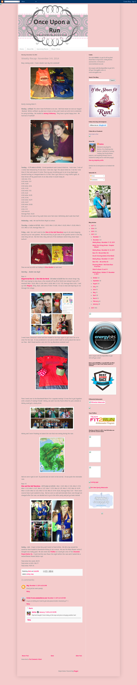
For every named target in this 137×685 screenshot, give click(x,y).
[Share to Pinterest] (52, 571)
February (96, 301)
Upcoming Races (42, 49)
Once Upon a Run (93, 134)
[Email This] (44, 571)
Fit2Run (52, 552)
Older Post (79, 656)
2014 (92, 234)
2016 (92, 228)
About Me (30, 49)
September (96, 281)
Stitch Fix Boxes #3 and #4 (100, 269)
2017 (92, 226)
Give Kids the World (42, 279)
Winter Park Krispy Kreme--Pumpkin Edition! (103, 246)
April (94, 295)
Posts (93, 176)
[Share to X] (48, 571)
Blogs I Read (55, 49)
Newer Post (25, 656)
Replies (31, 608)
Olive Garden (49, 267)
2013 (92, 308)
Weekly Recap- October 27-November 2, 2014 (104, 273)
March (95, 298)
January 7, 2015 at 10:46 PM (47, 612)
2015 (92, 231)
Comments (94, 180)
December (96, 237)
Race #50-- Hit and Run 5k (100, 262)
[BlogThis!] (46, 571)
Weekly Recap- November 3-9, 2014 (103, 259)
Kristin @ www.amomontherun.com (37, 598)
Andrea (34, 612)
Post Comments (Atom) (35, 659)
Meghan (29, 286)
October (95, 278)
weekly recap (30, 574)
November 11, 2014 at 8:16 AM (38, 585)
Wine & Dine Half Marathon (54, 232)
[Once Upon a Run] (90, 136)
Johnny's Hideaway (50, 113)
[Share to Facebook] (50, 571)
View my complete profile (96, 160)
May (94, 292)
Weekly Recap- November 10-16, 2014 (104, 250)
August (95, 284)
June (94, 289)
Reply (28, 591)
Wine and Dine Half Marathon (30, 486)
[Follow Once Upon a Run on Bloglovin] (98, 126)
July (94, 287)
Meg (28, 585)
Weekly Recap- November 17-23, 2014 (104, 242)
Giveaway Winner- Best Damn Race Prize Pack (103, 265)
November (96, 240)
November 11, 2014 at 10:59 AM (57, 598)
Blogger (76, 671)
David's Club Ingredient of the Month (103, 256)
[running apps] (93, 482)
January (95, 304)
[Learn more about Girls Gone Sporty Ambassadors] (102, 488)
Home (22, 49)
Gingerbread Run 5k (27, 279)
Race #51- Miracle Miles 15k (101, 253)
